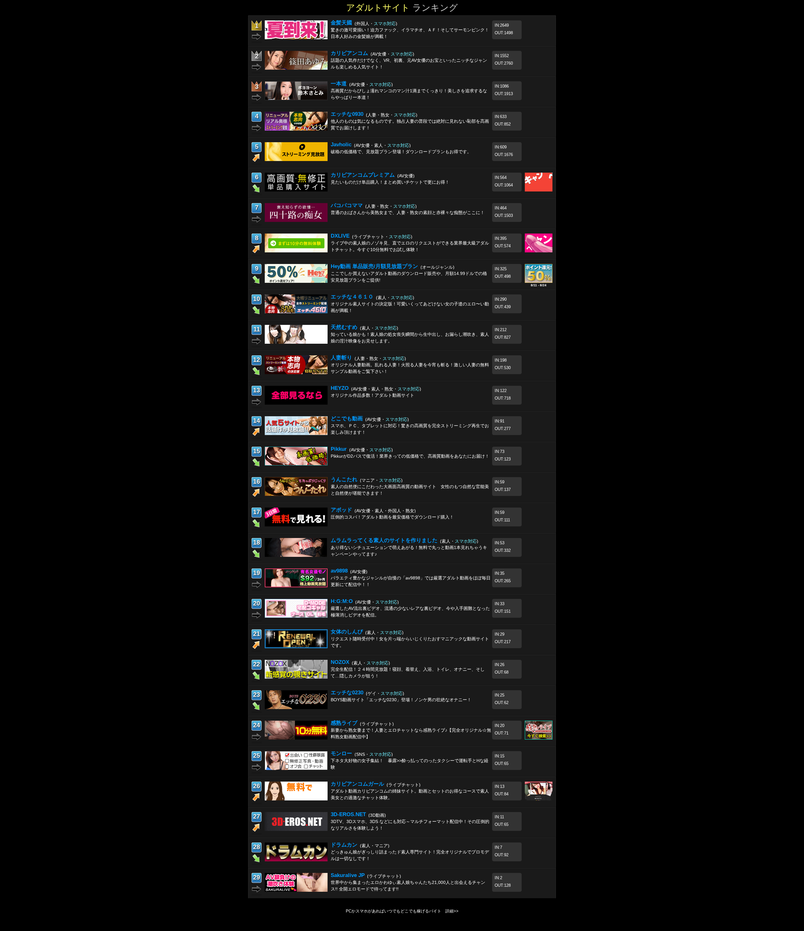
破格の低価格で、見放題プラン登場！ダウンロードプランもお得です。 (401, 151)
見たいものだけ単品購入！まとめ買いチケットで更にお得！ (390, 182)
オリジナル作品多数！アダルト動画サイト (372, 395)
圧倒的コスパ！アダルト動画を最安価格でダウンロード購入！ (392, 516)
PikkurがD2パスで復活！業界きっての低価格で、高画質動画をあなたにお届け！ (410, 456)
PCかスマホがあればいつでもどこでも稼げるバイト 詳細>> (402, 911)
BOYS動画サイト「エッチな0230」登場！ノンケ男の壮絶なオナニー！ (401, 699)
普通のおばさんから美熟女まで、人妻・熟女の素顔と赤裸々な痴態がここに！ (408, 212)
